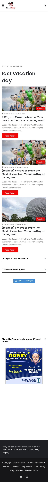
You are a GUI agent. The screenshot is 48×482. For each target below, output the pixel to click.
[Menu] (3, 6)
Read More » (10, 136)
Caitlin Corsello (9, 114)
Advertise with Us (32, 471)
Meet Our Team (18, 467)
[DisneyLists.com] (10, 5)
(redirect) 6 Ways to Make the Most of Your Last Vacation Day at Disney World (23, 231)
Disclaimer (19, 471)
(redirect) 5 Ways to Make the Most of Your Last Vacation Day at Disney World (23, 174)
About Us (6, 467)
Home (5, 66)
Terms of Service (31, 467)
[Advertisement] (24, 37)
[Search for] (45, 6)
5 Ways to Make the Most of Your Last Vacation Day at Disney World (23, 118)
